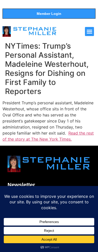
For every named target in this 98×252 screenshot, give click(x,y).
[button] (89, 31)
